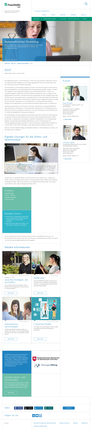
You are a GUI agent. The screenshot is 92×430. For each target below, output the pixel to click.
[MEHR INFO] (16, 263)
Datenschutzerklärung (40, 426)
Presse (44, 15)
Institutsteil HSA (73, 18)
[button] (18, 408)
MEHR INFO (11, 293)
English (83, 15)
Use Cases (63, 18)
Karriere (73, 15)
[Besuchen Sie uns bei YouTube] (37, 415)
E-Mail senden (68, 119)
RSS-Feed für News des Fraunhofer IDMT (45, 423)
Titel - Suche (86, 3)
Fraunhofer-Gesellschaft (41, 11)
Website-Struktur (64, 423)
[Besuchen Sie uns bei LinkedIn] (33, 415)
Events (53, 15)
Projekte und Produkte (23, 63)
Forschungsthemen (49, 18)
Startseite (7, 63)
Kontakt (63, 15)
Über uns (36, 18)
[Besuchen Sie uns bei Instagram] (40, 415)
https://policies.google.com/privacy (17, 171)
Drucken (69, 408)
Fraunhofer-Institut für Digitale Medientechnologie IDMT (12, 11)
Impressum (84, 423)
